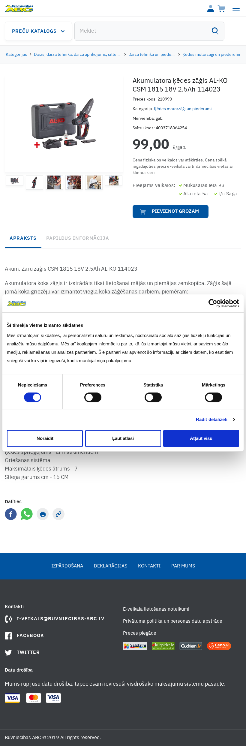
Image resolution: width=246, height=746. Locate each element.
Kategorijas (16, 55)
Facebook (30, 635)
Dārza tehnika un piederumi (152, 55)
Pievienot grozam (175, 211)
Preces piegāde (139, 633)
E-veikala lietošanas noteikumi (156, 609)
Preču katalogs (34, 31)
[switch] (92, 397)
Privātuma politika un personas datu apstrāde (172, 621)
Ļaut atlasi (123, 438)
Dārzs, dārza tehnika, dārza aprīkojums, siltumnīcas (78, 55)
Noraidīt (45, 438)
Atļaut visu (201, 438)
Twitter (28, 652)
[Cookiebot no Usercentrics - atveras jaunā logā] (213, 303)
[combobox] (149, 31)
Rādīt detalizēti (212, 419)
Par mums (183, 566)
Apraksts (23, 238)
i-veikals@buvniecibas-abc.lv (60, 619)
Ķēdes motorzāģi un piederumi (211, 55)
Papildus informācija (77, 238)
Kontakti (149, 566)
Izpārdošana (67, 566)
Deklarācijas (110, 566)
